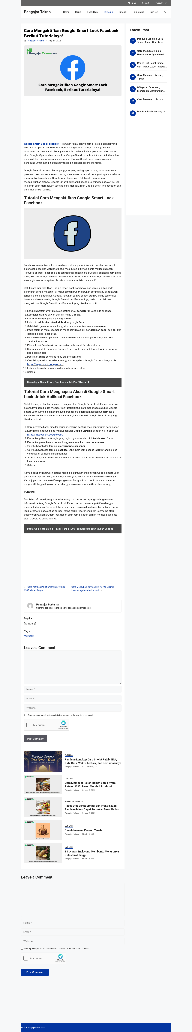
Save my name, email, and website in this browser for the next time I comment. (60, 715)
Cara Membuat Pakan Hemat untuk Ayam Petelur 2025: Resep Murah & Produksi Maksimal (90, 786)
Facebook (29, 636)
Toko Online (138, 12)
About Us (132, 3)
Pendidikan (92, 12)
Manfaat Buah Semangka (151, 111)
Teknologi (108, 12)
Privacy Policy (160, 3)
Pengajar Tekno (37, 12)
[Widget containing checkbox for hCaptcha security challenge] (46, 725)
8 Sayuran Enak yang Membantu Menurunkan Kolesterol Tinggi (150, 91)
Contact (145, 3)
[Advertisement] (73, 121)
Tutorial (122, 12)
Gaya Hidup (70, 802)
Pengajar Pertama (35, 40)
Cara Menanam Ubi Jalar (150, 99)
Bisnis (78, 12)
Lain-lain (154, 12)
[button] (165, 11)
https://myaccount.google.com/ (45, 364)
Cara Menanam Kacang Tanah (83, 830)
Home (66, 12)
